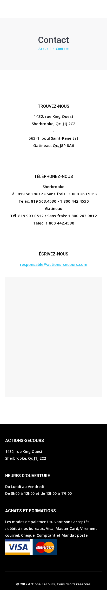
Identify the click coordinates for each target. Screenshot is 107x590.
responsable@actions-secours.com (53, 264)
